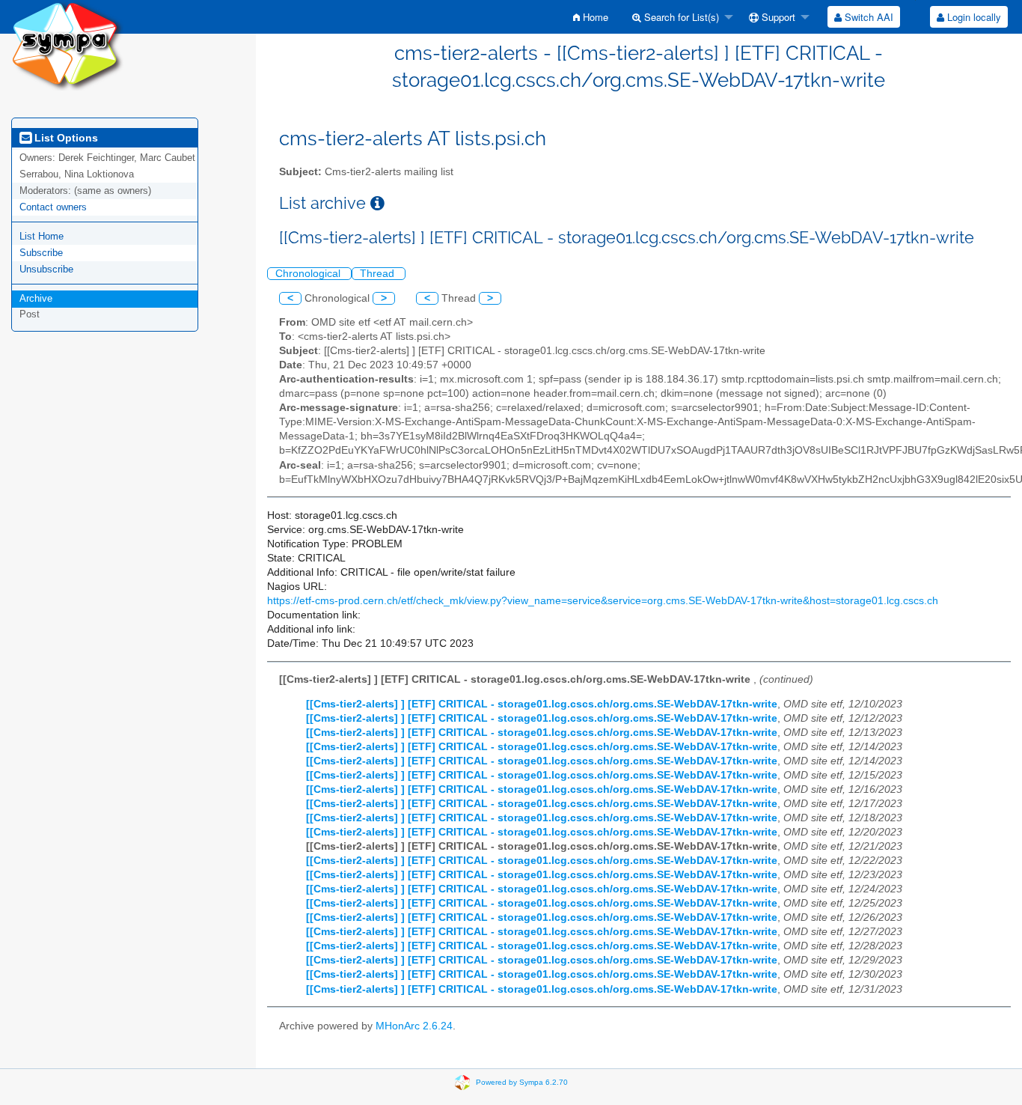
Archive (35, 298)
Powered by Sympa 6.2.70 (522, 1082)
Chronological (309, 273)
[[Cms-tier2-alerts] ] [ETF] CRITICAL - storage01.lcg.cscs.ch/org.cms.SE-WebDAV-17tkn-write (541, 704)
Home (594, 17)
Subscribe (41, 252)
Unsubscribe (46, 269)
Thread (378, 273)
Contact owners (53, 207)
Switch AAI (867, 17)
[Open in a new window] (377, 203)
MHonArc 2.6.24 (414, 1026)
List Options (64, 138)
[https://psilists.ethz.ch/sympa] (67, 44)
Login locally (972, 17)
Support (777, 17)
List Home (41, 236)
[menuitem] (590, 17)
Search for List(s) (680, 17)
